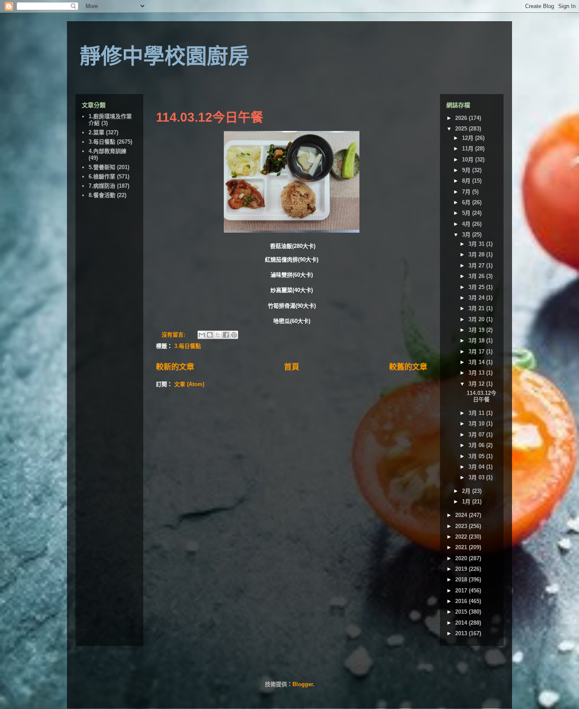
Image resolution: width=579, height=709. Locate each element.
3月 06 (477, 445)
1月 (467, 501)
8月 (467, 181)
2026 (462, 118)
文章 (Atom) (189, 384)
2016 (462, 601)
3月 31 (477, 244)
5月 (467, 213)
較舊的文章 (408, 367)
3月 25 (477, 287)
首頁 (291, 367)
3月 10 (477, 423)
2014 (462, 623)
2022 (462, 537)
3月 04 (477, 467)
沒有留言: (174, 334)
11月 (468, 148)
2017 (462, 590)
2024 (462, 515)
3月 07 (477, 434)
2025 (462, 128)
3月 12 (477, 384)
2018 (462, 579)
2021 (462, 547)
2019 (462, 569)
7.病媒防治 (102, 186)
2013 (462, 633)
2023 (462, 526)
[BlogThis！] (210, 335)
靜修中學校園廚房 (164, 56)
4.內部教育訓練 (107, 151)
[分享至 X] (218, 335)
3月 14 (477, 362)
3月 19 (477, 330)
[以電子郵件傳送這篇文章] (202, 335)
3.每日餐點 (187, 346)
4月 (467, 224)
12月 (468, 138)
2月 (467, 491)
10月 (468, 159)
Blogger (302, 684)
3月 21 (477, 308)
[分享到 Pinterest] (234, 335)
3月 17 (477, 351)
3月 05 (477, 456)
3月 (467, 234)
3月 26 (477, 276)
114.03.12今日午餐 (209, 117)
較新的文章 (175, 367)
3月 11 (477, 413)
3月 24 (477, 298)
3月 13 (477, 373)
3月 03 (477, 477)
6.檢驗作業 (102, 176)
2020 (462, 558)
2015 (462, 612)
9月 (467, 170)
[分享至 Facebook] (226, 335)
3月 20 (477, 319)
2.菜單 (96, 132)
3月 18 (477, 340)
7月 (467, 192)
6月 (467, 202)
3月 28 (477, 254)
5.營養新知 (102, 167)
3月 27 (477, 265)
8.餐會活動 (102, 195)
